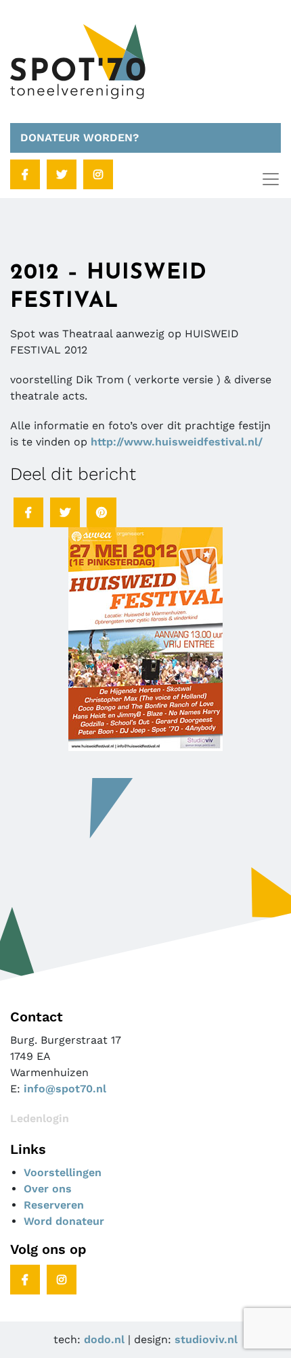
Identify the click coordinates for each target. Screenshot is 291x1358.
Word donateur (64, 1221)
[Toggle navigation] (271, 179)
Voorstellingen (63, 1172)
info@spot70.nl (65, 1088)
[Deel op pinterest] (101, 512)
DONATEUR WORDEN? (79, 137)
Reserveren (54, 1204)
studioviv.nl (206, 1339)
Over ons (48, 1188)
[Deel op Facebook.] (28, 512)
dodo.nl (104, 1339)
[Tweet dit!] (65, 512)
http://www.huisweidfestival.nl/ (177, 441)
